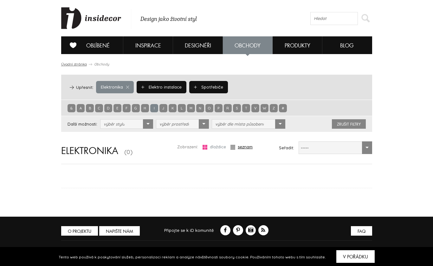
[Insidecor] (91, 18)
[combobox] (126, 124)
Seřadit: (286, 147)
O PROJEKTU (79, 231)
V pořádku (355, 257)
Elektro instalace (164, 87)
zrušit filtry (349, 124)
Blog (347, 45)
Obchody (248, 45)
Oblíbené (98, 45)
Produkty (297, 45)
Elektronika (112, 87)
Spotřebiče (211, 87)
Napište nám (119, 231)
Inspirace (148, 45)
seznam (245, 146)
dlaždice (218, 146)
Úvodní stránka (74, 64)
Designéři (198, 45)
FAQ (361, 231)
